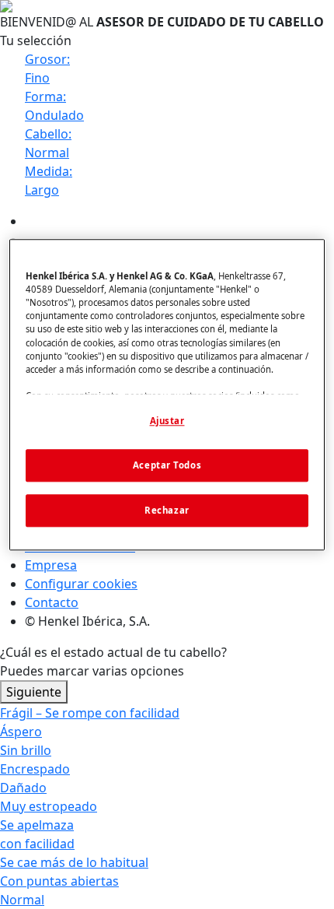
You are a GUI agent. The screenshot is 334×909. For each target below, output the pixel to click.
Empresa (51, 565)
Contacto (51, 602)
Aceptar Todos (167, 465)
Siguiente (33, 691)
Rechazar (167, 510)
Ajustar (167, 420)
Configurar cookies (81, 583)
